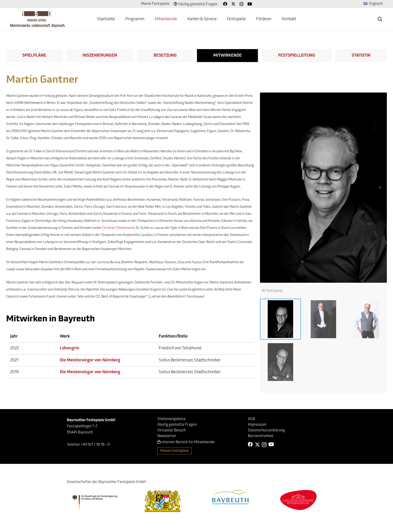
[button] (380, 19)
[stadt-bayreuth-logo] (230, 497)
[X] (233, 4)
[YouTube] (249, 4)
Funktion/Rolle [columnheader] (173, 337)
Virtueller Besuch (171, 430)
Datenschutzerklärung (266, 430)
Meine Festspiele (155, 4)
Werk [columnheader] (65, 337)
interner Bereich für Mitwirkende (188, 442)
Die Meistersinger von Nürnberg (90, 360)
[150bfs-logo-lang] (37, 19)
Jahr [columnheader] (14, 337)
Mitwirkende (227, 56)
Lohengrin (69, 348)
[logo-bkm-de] (95, 502)
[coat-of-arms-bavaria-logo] (162, 501)
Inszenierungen (100, 56)
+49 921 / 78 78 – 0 (95, 445)
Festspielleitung (296, 56)
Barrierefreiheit (261, 436)
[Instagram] (241, 4)
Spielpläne (34, 56)
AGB (251, 419)
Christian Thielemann (118, 228)
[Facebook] (225, 4)
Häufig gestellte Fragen (197, 4)
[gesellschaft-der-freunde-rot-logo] (298, 500)
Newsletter (166, 436)
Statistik (361, 56)
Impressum (257, 425)
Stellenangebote (171, 419)
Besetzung (165, 56)
